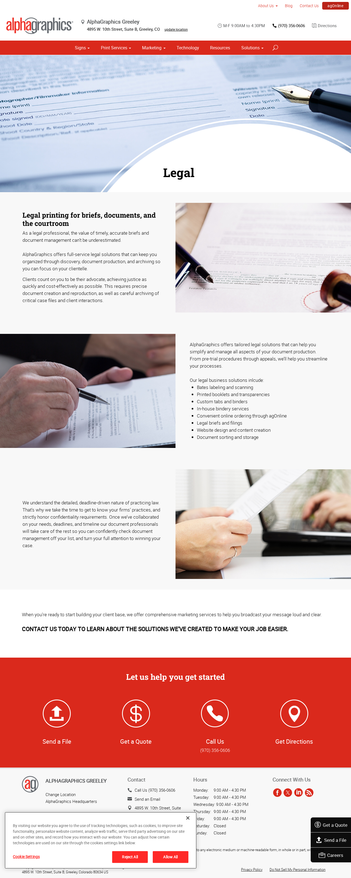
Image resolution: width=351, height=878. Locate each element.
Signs (80, 48)
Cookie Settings (26, 856)
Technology (188, 48)
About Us (266, 5)
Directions (327, 25)
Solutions (250, 48)
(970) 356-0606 (291, 25)
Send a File (335, 840)
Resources (220, 48)
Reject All (130, 856)
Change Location (61, 794)
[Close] (188, 818)
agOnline (335, 5)
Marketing (152, 48)
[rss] (309, 793)
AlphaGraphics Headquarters (71, 801)
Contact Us (309, 5)
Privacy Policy (251, 869)
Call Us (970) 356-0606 (155, 790)
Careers (335, 855)
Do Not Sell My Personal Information (297, 869)
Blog (289, 5)
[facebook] (277, 793)
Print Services (114, 48)
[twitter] (288, 793)
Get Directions (294, 741)
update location (176, 29)
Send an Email (147, 799)
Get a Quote (335, 825)
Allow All (170, 856)
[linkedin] (298, 793)
